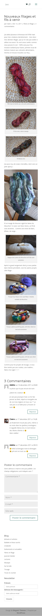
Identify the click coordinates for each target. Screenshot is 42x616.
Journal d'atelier (9, 556)
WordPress (21, 613)
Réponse (32, 412)
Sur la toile (8, 566)
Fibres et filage (28, 24)
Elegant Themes (19, 610)
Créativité (7, 546)
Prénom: (7, 583)
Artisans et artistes (10, 539)
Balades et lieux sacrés (12, 542)
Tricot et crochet (10, 573)
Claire (9, 24)
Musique (7, 563)
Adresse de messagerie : (13, 590)
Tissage (7, 569)
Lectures (7, 559)
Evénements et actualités (13, 549)
